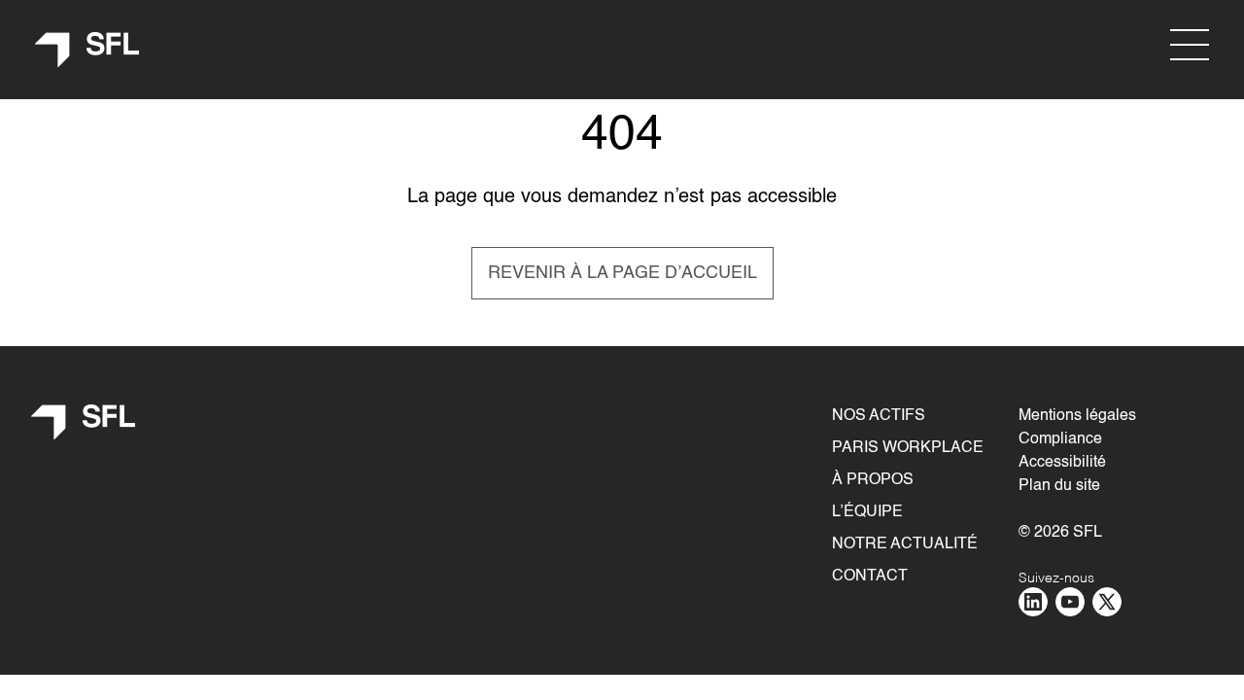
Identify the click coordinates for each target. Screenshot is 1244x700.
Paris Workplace (908, 448)
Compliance (1060, 439)
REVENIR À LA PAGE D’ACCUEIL (622, 273)
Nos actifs (878, 416)
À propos (873, 480)
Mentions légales (1077, 416)
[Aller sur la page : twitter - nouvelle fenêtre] (1107, 601)
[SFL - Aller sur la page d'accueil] (87, 50)
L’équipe (867, 512)
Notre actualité (905, 544)
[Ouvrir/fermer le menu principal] (1189, 44)
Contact (870, 576)
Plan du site (1059, 486)
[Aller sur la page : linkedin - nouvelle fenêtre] (1033, 601)
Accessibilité (1062, 463)
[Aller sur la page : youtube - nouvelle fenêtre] (1070, 601)
